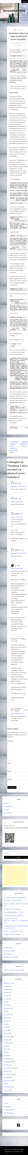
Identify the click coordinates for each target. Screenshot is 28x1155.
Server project (8, 1074)
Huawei (6, 1018)
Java (5, 1024)
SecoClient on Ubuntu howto (13, 900)
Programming (8, 1062)
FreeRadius (7, 1008)
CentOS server (8, 806)
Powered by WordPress (11, 1149)
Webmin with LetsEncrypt (12, 909)
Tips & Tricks (19, 30)
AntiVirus (7, 989)
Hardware (7, 1014)
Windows (7, 1090)
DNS (5, 1002)
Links (5, 1027)
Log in (6, 1103)
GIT (5, 1011)
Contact (6, 810)
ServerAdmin (18, 45)
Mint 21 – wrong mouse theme (13, 931)
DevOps (6, 999)
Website (10, 779)
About (6, 803)
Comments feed (9, 1110)
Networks (7, 1043)
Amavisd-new (8, 983)
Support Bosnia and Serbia (23, 444)
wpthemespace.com (17, 1151)
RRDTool (6, 1071)
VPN (5, 1084)
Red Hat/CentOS (9, 1068)
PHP (5, 1052)
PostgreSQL (7, 1059)
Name (9, 763)
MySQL (6, 1040)
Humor (6, 1021)
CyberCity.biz (8, 948)
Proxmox (6, 1065)
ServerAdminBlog (14, 10)
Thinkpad (7, 1077)
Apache (6, 992)
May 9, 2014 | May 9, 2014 (17, 43)
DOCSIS (6, 1005)
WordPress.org (8, 1113)
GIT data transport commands (13, 915)
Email (9, 771)
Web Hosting (8, 1087)
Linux (6, 1030)
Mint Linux (7, 1036)
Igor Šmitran (8, 954)
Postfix (6, 1055)
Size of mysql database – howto (13, 912)
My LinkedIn (8, 813)
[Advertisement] (15, 875)
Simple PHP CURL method (12, 934)
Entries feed (8, 1106)
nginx (5, 1046)
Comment (11, 741)
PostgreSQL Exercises (11, 957)
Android (6, 986)
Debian (6, 996)
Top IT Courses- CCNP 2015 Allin (14, 970)
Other (6, 1049)
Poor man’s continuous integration (15, 897)
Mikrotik (6, 1033)
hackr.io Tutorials (9, 951)
